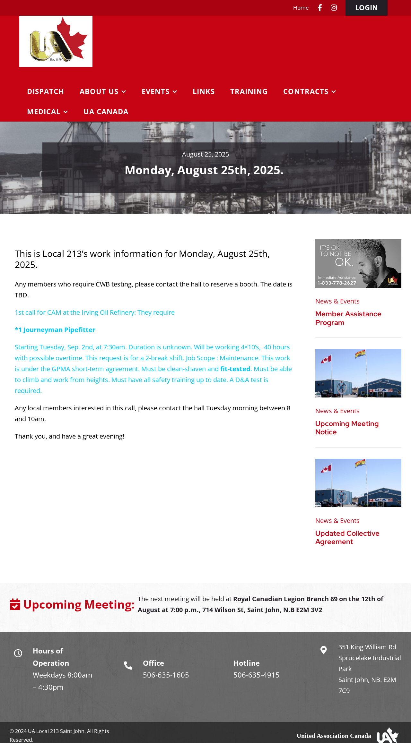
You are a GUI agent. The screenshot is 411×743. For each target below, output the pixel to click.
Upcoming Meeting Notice (347, 428)
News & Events (337, 301)
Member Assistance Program (348, 318)
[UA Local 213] (358, 352)
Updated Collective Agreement (347, 537)
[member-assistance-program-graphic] (358, 242)
